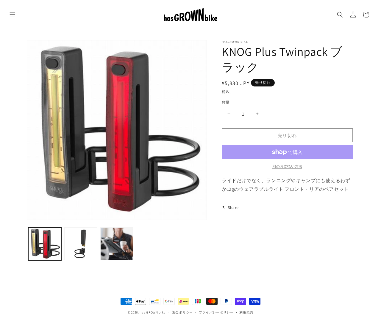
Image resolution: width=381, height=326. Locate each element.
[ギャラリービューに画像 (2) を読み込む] (80, 243)
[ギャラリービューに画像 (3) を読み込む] (116, 243)
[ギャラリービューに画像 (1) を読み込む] (44, 243)
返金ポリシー (182, 312)
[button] (12, 14)
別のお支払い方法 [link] (287, 166)
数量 (226, 102)
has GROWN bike (152, 312)
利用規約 (246, 312)
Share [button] (233, 207)
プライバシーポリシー (216, 312)
